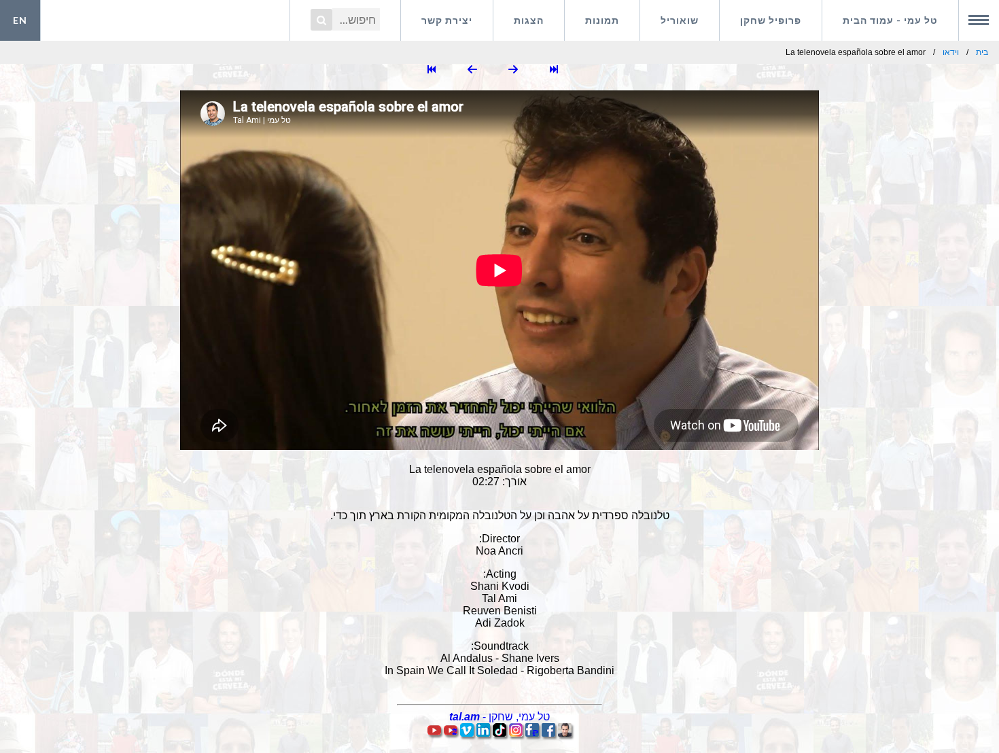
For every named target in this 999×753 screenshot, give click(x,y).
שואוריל (680, 20)
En (20, 20)
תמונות (602, 20)
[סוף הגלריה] (431, 70)
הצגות (529, 20)
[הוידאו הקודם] (513, 70)
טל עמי (890, 20)
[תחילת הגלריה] (553, 70)
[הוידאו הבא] (472, 70)
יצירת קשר (446, 20)
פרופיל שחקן (770, 20)
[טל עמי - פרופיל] (565, 733)
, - (499, 716)
